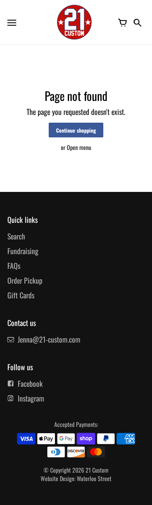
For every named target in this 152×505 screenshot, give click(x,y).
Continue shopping (76, 130)
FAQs (13, 265)
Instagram (31, 398)
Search (16, 236)
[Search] (137, 22)
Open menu (79, 147)
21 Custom (97, 470)
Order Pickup (24, 280)
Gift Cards (20, 295)
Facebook (30, 383)
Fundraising (22, 250)
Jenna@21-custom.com (49, 339)
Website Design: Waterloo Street (76, 478)
